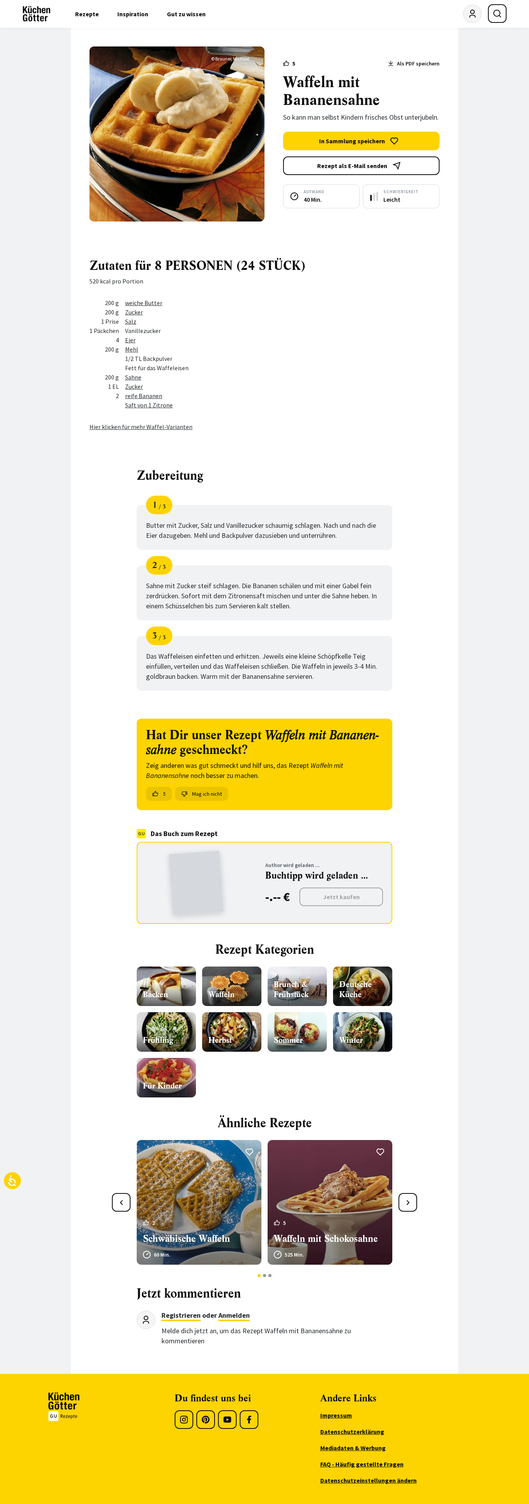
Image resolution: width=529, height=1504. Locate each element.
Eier (130, 340)
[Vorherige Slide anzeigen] (121, 1202)
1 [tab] (259, 1275)
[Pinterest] (205, 1419)
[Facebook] (249, 1419)
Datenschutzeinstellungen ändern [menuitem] (368, 1480)
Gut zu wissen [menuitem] (186, 14)
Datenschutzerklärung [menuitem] (352, 1431)
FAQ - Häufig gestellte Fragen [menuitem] (362, 1464)
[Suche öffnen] (497, 13)
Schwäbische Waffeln (186, 1239)
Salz (130, 321)
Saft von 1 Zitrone (149, 405)
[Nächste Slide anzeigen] (407, 1202)
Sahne (133, 377)
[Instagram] (184, 1419)
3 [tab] (270, 1275)
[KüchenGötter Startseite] (37, 14)
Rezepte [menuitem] (87, 14)
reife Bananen (143, 396)
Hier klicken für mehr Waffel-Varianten (140, 427)
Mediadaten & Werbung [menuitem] (353, 1448)
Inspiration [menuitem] (132, 14)
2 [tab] (264, 1275)
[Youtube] (227, 1419)
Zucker (134, 312)
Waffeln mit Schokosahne (326, 1239)
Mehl (131, 349)
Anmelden (234, 1315)
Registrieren (181, 1315)
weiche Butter (143, 303)
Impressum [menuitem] (336, 1415)
